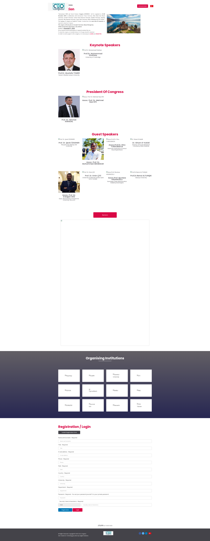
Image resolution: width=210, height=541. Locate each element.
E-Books (114, 6)
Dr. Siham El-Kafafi (141, 143)
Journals (96, 6)
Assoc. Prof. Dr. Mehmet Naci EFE (93, 101)
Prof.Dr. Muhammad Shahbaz (93, 54)
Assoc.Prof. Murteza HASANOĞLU (117, 178)
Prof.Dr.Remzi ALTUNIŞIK (141, 176)
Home (75, 6)
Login (133, 6)
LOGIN (91, 34)
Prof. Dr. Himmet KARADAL (69, 120)
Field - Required (63, 466)
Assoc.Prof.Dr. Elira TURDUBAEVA (117, 145)
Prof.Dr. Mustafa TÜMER (69, 73)
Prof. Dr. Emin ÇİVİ (93, 176)
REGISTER (98, 34)
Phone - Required (63, 459)
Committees (88, 6)
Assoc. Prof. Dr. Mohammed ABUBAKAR (93, 163)
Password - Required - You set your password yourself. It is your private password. (83, 494)
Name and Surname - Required (67, 438)
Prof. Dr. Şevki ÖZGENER (69, 143)
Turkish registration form (69, 432)
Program (121, 6)
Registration (65, 510)
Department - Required (65, 487)
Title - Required (63, 445)
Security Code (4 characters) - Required (71, 501)
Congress (80, 6)
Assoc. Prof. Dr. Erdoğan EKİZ (69, 196)
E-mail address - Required (66, 452)
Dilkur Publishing (105, 6)
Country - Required (64, 473)
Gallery (128, 6)
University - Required (64, 480)
